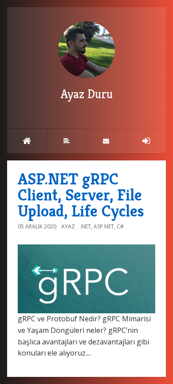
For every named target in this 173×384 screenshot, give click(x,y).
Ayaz (68, 226)
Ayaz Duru (87, 94)
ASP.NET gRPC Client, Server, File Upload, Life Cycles (81, 195)
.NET (85, 226)
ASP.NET (104, 226)
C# (120, 226)
